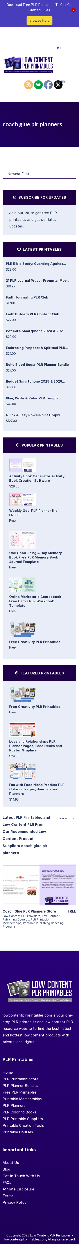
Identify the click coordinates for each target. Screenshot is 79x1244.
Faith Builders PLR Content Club (32, 314)
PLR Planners (14, 1105)
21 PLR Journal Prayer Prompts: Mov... (37, 280)
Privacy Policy (14, 1202)
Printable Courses (18, 1132)
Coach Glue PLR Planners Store (29, 911)
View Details (39, 878)
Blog (6, 1169)
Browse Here (39, 20)
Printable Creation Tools (23, 1125)
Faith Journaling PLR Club (27, 297)
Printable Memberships (22, 1099)
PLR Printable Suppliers (23, 1119)
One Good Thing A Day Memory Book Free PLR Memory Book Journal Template (35, 557)
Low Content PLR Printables (50, 1235)
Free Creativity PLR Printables (34, 642)
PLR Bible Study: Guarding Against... (36, 264)
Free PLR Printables (19, 1092)
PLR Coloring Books (19, 1112)
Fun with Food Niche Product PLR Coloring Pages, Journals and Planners (37, 789)
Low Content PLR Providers (21, 916)
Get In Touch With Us (21, 1176)
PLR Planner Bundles (20, 1085)
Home (8, 1072)
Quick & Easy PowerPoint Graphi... (34, 415)
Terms (8, 1196)
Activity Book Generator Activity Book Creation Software (37, 478)
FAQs (7, 1182)
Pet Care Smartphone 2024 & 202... (35, 331)
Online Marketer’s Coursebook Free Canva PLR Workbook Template (35, 601)
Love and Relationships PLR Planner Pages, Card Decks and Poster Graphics (35, 745)
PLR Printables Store (20, 1079)
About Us (11, 1162)
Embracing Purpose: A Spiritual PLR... (37, 348)
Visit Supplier (39, 891)
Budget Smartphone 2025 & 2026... (35, 381)
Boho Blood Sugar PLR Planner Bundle (37, 364)
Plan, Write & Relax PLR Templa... (33, 398)
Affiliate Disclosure (18, 1189)
